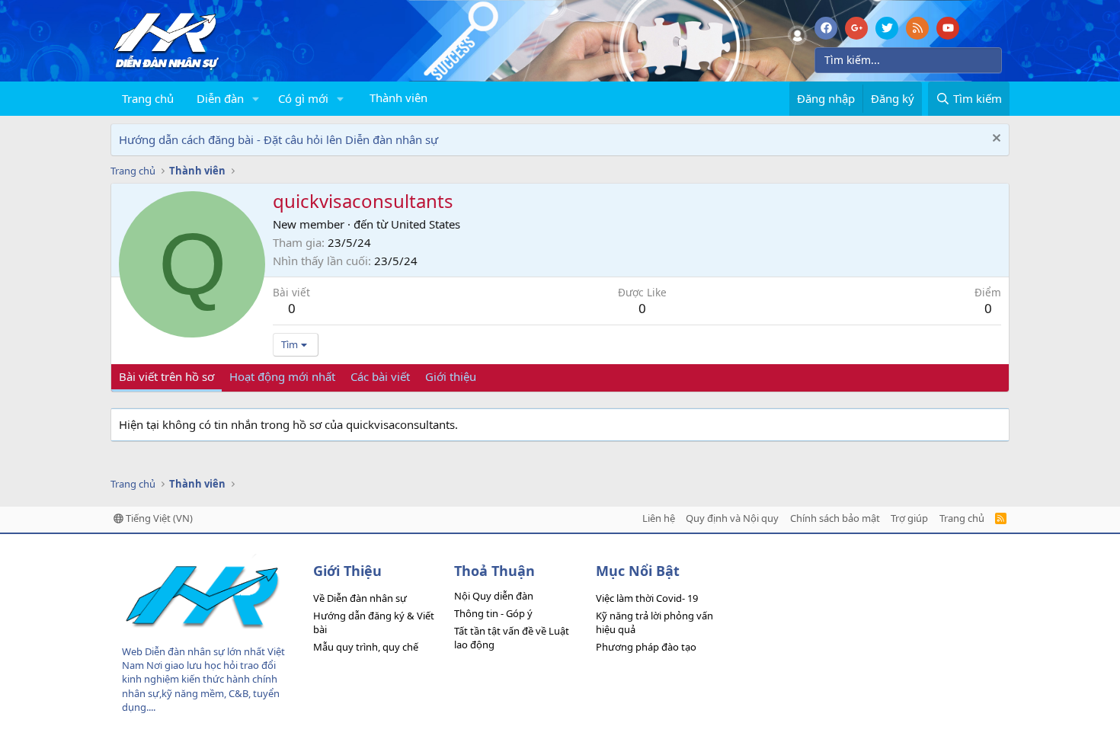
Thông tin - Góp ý (493, 613)
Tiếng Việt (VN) (158, 518)
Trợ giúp (909, 518)
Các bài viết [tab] (380, 376)
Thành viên (398, 97)
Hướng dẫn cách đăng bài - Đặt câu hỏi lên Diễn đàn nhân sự (278, 139)
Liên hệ (658, 518)
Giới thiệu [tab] (450, 376)
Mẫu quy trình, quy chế (365, 647)
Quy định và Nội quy (732, 518)
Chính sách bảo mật (835, 518)
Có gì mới (303, 98)
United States (425, 224)
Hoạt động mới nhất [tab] (282, 376)
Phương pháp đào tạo (646, 647)
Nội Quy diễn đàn (493, 596)
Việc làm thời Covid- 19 (647, 598)
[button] (256, 99)
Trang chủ (148, 98)
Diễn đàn (220, 98)
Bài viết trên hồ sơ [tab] (166, 376)
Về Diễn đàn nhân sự (360, 598)
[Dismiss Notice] (994, 140)
